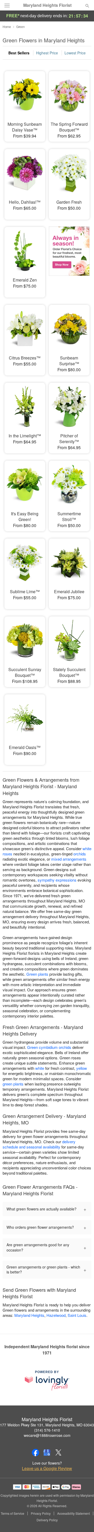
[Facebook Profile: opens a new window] (35, 1452)
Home (7, 26)
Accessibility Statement (73, 1513)
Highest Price (47, 52)
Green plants (37, 974)
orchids (79, 853)
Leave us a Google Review (47, 1468)
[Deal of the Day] (69, 258)
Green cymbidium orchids (49, 1047)
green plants (13, 1084)
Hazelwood (56, 1315)
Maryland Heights (29, 1315)
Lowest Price (75, 52)
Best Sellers (19, 52)
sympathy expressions (57, 880)
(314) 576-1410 (47, 1430)
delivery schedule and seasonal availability (39, 1144)
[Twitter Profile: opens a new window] (58, 1452)
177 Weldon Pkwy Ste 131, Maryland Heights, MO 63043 (47, 1424)
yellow (81, 1068)
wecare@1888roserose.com (47, 1435)
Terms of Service (12, 1513)
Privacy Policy (41, 1513)
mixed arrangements (68, 859)
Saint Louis (77, 1315)
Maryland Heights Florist (47, 5)
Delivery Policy (47, 1520)
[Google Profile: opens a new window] (47, 1452)
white (39, 1068)
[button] (83, 1520)
